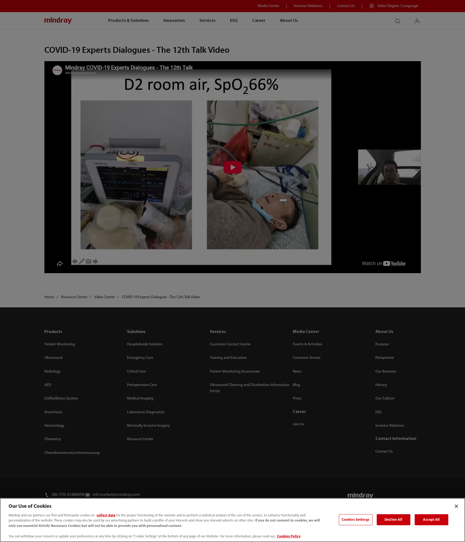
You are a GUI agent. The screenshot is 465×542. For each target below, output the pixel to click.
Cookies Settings (355, 519)
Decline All (393, 519)
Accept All (431, 519)
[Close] (456, 506)
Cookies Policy (289, 536)
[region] (232, 520)
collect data (106, 515)
